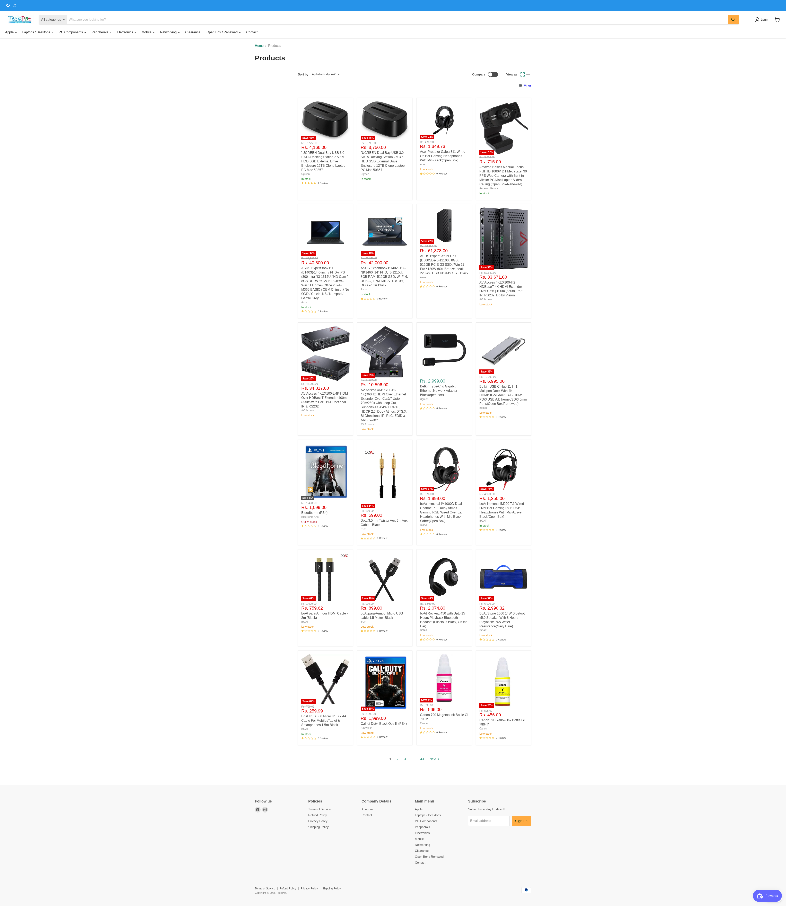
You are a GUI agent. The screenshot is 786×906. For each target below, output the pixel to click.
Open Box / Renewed (222, 32)
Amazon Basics (488, 188)
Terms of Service (319, 809)
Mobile (147, 32)
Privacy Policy (318, 821)
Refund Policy (317, 815)
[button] (762, 19)
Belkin (483, 407)
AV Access (485, 299)
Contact (251, 32)
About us (367, 809)
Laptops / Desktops (36, 32)
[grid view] (522, 74)
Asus (304, 302)
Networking (168, 32)
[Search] (733, 19)
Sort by (303, 74)
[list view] (528, 74)
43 (422, 759)
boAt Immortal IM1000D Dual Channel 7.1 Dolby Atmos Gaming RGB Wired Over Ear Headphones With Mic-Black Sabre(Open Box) (441, 512)
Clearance (192, 32)
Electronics (125, 32)
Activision (366, 727)
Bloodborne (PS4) (314, 512)
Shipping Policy (318, 827)
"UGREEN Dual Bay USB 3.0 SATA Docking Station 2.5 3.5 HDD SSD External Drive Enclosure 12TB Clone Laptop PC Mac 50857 (323, 161)
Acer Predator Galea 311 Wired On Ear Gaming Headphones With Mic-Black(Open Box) (442, 156)
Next (433, 759)
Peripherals (100, 32)
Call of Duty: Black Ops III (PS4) (384, 723)
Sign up (521, 821)
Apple (10, 32)
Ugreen (305, 174)
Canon (424, 723)
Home (259, 45)
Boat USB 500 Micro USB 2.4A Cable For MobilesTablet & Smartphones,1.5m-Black (323, 721)
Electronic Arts (310, 516)
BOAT (364, 528)
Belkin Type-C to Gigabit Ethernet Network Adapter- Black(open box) (439, 391)
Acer (423, 164)
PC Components (71, 32)
